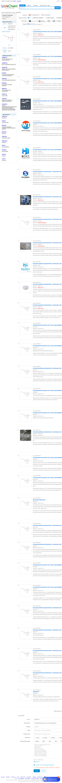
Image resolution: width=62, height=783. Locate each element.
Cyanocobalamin (5, 146)
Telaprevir (4, 142)
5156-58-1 (4, 73)
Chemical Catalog (35, 778)
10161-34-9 (4, 136)
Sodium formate (5, 122)
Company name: (26, 734)
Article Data (27, 778)
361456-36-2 (4, 67)
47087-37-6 (4, 94)
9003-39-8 (4, 131)
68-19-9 (3, 145)
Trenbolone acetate (6, 137)
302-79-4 (4, 154)
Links (18, 777)
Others (4, 18)
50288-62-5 (4, 83)
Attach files (37, 761)
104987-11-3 (4, 116)
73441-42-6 (4, 98)
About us (3, 777)
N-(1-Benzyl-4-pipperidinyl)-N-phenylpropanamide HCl (8, 75)
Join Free (19, 1)
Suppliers (29, 5)
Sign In (14, 1)
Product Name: (27, 723)
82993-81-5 (4, 88)
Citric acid (4, 160)
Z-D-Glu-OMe (4, 95)
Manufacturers (40, 777)
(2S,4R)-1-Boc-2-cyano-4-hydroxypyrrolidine (7, 59)
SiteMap (34, 777)
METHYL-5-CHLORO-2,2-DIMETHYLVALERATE (7, 101)
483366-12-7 (4, 57)
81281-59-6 (4, 78)
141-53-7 (4, 120)
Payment (8, 777)
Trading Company (50, 17)
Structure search (43, 5)
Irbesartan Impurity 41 (39, 499)
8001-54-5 (4, 125)
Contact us (13, 777)
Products (22, 5)
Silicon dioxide (5, 151)
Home (58, 1)
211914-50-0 (4, 104)
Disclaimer (29, 777)
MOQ (43, 741)
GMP (50, 741)
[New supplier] (38, 24)
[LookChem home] (10, 7)
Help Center (22, 777)
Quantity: (28, 726)
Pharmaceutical (8, 12)
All (29, 17)
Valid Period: (27, 737)
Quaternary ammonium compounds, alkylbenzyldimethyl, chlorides (9, 127)
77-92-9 (3, 158)
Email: (29, 730)
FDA (56, 741)
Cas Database (21, 778)
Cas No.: (28, 719)
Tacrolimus (4, 117)
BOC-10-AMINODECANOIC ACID (9, 64)
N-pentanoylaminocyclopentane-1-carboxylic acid (47, 171)
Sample (37, 741)
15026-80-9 (36, 691)
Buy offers (36, 5)
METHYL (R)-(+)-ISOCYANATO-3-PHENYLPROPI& (9, 69)
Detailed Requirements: (25, 741)
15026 (13, 12)
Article (48, 5)
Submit (36, 770)
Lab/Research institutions (38, 17)
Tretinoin (4, 155)
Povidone (4, 133)
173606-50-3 (4, 62)
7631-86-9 (4, 149)
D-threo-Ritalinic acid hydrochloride (6, 91)
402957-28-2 (4, 140)
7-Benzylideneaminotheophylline (9, 80)
